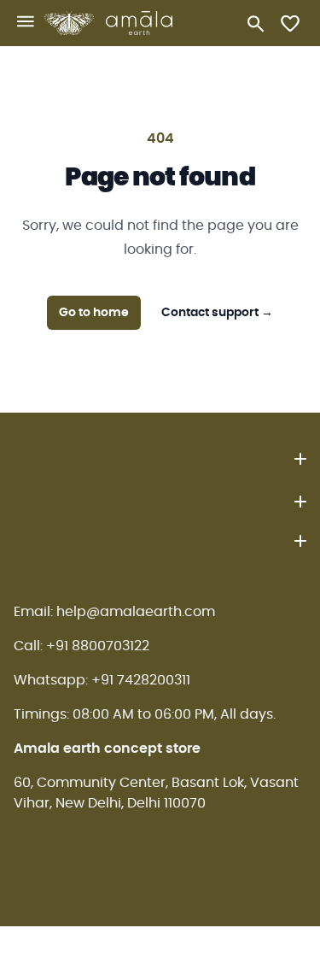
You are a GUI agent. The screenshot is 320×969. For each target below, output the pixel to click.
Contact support (217, 313)
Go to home (94, 313)
